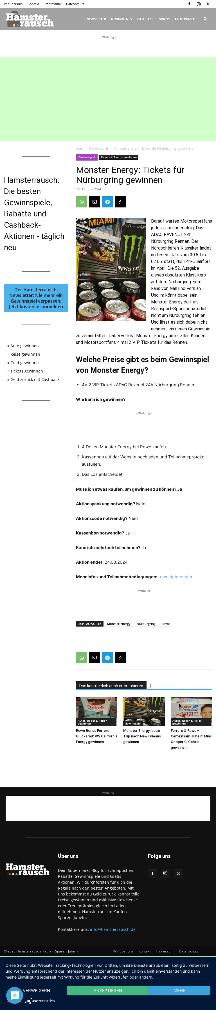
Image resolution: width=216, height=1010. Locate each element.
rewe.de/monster (175, 576)
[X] (208, 4)
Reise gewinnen (25, 354)
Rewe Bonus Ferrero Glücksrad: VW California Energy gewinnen (96, 736)
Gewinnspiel (98, 148)
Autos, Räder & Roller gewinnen (92, 722)
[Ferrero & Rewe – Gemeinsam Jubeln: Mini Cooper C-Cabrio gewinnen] (191, 711)
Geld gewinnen (24, 362)
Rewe (166, 623)
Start (80, 148)
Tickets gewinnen (26, 371)
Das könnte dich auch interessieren (111, 686)
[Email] (94, 201)
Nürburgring (146, 623)
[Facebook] (189, 4)
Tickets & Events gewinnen (119, 157)
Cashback (145, 19)
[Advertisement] (108, 48)
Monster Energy (118, 623)
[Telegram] (107, 201)
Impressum (53, 4)
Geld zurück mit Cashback (34, 379)
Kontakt (33, 4)
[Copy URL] (120, 201)
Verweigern (36, 990)
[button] (205, 19)
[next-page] (88, 758)
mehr (180, 990)
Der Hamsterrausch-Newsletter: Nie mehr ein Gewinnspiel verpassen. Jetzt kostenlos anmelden (36, 298)
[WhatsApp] (81, 201)
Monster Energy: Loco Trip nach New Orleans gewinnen (142, 736)
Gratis (164, 19)
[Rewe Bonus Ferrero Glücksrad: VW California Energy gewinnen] (96, 711)
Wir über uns (13, 4)
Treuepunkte (185, 19)
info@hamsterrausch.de (113, 929)
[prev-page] (79, 758)
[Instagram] (198, 4)
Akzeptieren (108, 990)
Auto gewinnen (24, 345)
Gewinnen (120, 19)
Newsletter (96, 19)
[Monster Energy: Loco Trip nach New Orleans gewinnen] (144, 711)
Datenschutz (75, 4)
